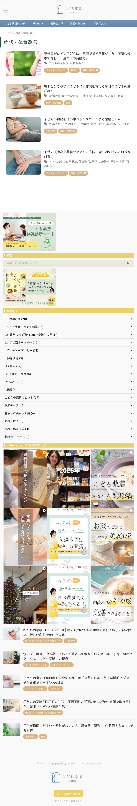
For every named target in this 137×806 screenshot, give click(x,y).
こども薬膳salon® (14, 23)
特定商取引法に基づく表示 (62, 763)
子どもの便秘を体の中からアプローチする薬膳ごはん (82, 119)
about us (37, 23)
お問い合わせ (99, 23)
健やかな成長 (70, 96)
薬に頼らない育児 (104, 96)
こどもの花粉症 (58, 63)
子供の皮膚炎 (100, 161)
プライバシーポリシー (90, 763)
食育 (120, 96)
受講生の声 (56, 23)
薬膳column (77, 23)
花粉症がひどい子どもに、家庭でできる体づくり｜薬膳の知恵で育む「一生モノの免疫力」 (87, 55)
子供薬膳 (86, 96)
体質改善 (54, 96)
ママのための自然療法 (63, 161)
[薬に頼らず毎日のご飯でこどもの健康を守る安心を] (69, 10)
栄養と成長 (97, 124)
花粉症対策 (77, 63)
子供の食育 (117, 161)
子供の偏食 (69, 124)
